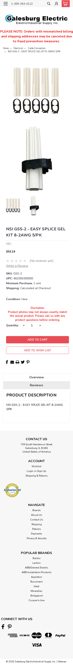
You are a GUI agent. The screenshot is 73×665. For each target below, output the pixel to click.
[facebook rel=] (2, 626)
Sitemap (62, 661)
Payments (36, 533)
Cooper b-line (36, 600)
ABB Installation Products (37, 572)
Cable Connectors (36, 48)
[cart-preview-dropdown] (65, 3)
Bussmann (36, 581)
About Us (36, 515)
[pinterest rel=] (9, 626)
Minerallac (36, 591)
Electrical (18, 48)
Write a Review (17, 266)
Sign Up (41, 471)
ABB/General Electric (36, 567)
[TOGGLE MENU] (5, 4)
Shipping (36, 524)
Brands (36, 510)
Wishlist (36, 466)
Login (30, 471)
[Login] (56, 4)
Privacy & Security (36, 538)
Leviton (36, 563)
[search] (48, 4)
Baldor (37, 558)
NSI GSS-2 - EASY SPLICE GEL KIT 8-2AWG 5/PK (34, 51)
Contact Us (36, 519)
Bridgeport (36, 595)
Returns (36, 529)
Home (6, 48)
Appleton (36, 577)
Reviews (36, 385)
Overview (36, 377)
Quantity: (12, 325)
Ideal (36, 586)
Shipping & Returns (37, 475)
